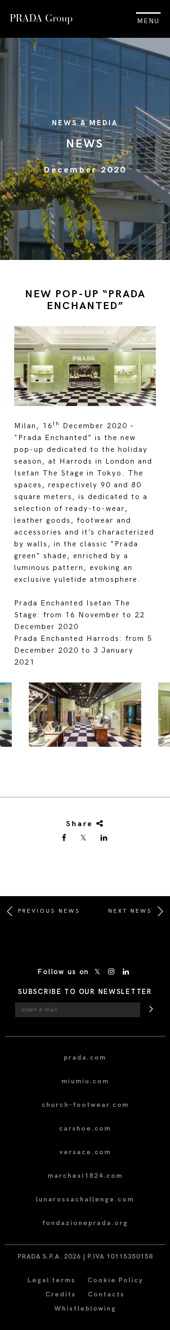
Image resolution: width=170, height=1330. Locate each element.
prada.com (85, 1058)
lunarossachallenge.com (85, 1199)
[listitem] (85, 718)
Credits (60, 1294)
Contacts (106, 1294)
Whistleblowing (85, 1308)
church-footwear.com (85, 1105)
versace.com (85, 1152)
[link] (65, 838)
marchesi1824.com (85, 1176)
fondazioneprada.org (85, 1223)
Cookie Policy (115, 1280)
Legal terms (51, 1280)
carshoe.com (85, 1128)
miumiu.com (85, 1081)
